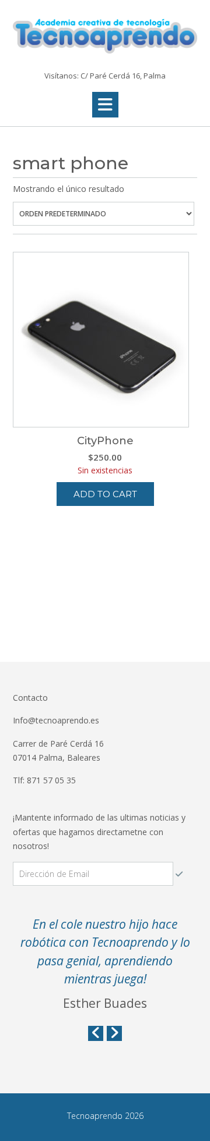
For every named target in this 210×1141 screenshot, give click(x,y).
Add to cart (105, 494)
